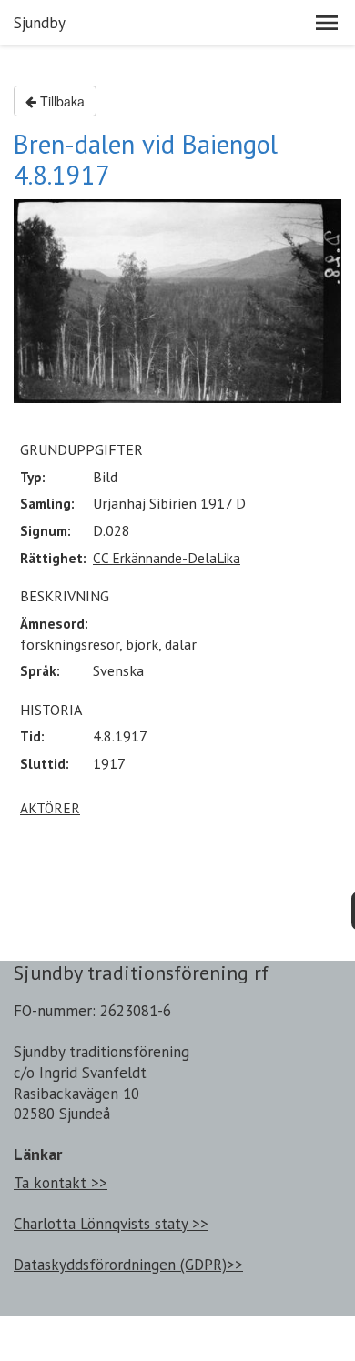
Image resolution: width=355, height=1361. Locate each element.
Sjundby (40, 23)
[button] (326, 22)
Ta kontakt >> (60, 1183)
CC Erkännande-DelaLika (166, 558)
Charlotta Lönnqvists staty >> (111, 1224)
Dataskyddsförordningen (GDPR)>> (128, 1265)
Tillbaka (60, 101)
